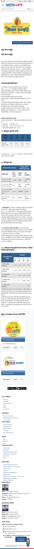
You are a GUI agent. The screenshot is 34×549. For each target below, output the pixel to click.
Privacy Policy (6, 474)
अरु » (22, 347)
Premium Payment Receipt (10, 452)
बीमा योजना (5, 441)
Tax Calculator (6, 420)
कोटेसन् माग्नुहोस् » (6, 347)
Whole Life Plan (7, 428)
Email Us (31, 8)
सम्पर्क (4, 405)
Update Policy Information (10, 454)
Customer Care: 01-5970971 (7, 8)
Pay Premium (6, 448)
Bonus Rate (6, 456)
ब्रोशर (16, 347)
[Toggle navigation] (3, 5)
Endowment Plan (7, 424)
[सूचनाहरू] (4, 1)
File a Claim (6, 450)
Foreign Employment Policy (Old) (11, 466)
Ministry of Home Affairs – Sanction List (13, 476)
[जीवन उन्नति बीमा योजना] (13, 329)
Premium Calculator (8, 416)
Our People (6, 401)
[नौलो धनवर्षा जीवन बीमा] (13, 363)
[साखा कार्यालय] (1, 1)
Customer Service (7, 403)
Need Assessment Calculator (10, 418)
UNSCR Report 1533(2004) (10, 478)
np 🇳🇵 (30, 1)
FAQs (4, 458)
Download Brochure (26, 42)
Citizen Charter (7, 468)
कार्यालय (4, 407)
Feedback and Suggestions (10, 472)
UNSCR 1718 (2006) (8, 480)
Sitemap (5, 470)
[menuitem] (17, 399)
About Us (5, 399)
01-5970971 (21, 539)
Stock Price (6, 409)
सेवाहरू (4, 439)
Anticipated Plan (7, 426)
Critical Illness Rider (8, 432)
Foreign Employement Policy (10, 464)
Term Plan (5, 430)
